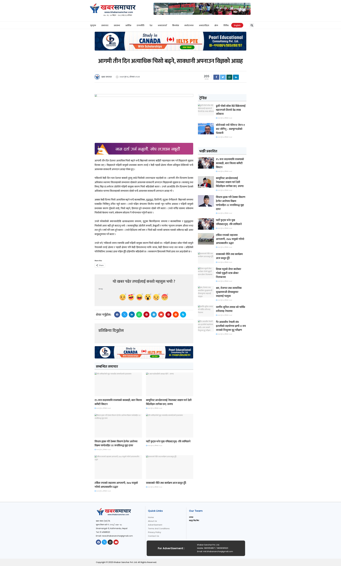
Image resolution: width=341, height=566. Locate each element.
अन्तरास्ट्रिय (204, 25)
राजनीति (140, 25)
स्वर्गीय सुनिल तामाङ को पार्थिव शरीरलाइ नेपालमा (230, 309)
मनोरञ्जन (189, 25)
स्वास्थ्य (117, 25)
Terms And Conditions (159, 528)
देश (151, 25)
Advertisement (155, 524)
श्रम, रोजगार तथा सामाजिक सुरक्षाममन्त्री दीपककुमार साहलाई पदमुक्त (229, 292)
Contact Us (153, 536)
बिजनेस (175, 25)
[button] (252, 25)
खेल (216, 25)
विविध (226, 25)
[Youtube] (116, 542)
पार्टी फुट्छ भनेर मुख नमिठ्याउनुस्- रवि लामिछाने (168, 441)
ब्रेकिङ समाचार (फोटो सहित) (105, 476)
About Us (152, 521)
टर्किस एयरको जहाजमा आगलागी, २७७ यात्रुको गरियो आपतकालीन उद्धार (116, 485)
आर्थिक (128, 25)
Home (151, 517)
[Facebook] (98, 542)
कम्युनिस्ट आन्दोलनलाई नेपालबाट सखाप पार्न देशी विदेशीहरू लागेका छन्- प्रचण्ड (169, 402)
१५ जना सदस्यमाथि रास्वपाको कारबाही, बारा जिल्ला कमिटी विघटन (118, 402)
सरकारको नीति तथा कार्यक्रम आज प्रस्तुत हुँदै (166, 483)
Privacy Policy (154, 532)
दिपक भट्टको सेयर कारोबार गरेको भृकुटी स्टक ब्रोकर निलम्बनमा (228, 273)
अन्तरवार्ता (162, 25)
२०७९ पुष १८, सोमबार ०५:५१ (103, 408)
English (237, 25)
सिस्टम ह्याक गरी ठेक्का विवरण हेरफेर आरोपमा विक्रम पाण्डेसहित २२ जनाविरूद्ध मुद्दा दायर (116, 443)
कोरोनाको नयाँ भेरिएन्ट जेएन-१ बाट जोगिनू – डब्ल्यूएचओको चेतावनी (230, 129)
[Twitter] (104, 542)
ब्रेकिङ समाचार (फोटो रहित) (156, 394)
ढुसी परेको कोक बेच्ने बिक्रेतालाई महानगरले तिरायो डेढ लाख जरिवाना (230, 110)
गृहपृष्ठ (93, 25)
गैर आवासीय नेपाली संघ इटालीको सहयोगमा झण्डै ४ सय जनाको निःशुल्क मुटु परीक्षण (231, 326)
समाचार (104, 25)
